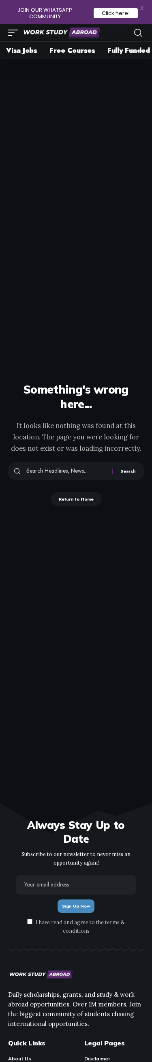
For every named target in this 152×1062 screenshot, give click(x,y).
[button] (15, 32)
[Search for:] (66, 471)
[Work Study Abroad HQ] (61, 32)
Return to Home (76, 499)
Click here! (116, 13)
